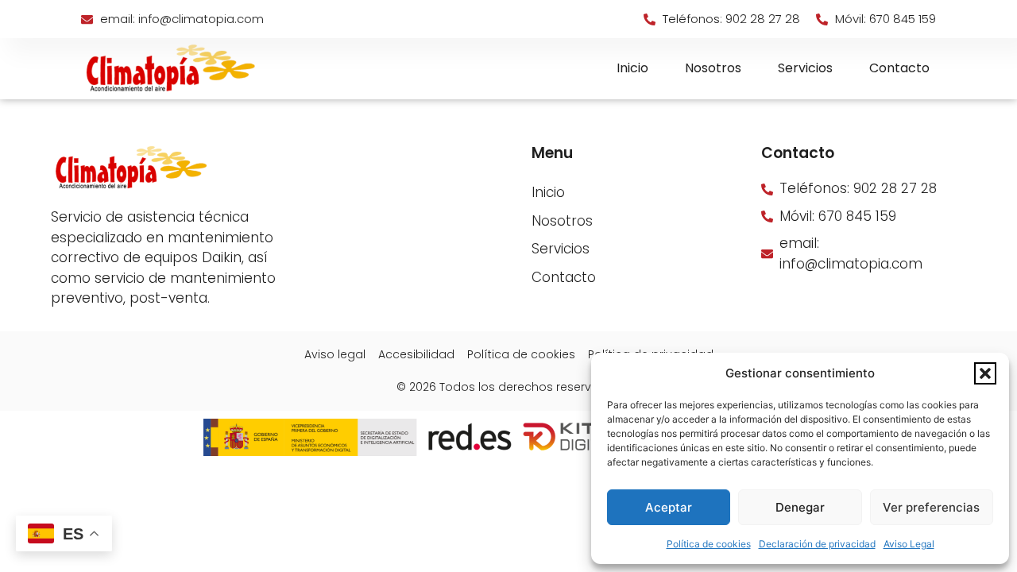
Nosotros (713, 68)
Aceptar (668, 507)
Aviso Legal (909, 544)
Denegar (800, 507)
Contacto (899, 68)
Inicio (632, 68)
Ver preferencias (931, 507)
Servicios (805, 68)
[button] (985, 373)
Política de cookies (709, 544)
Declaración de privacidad (817, 544)
